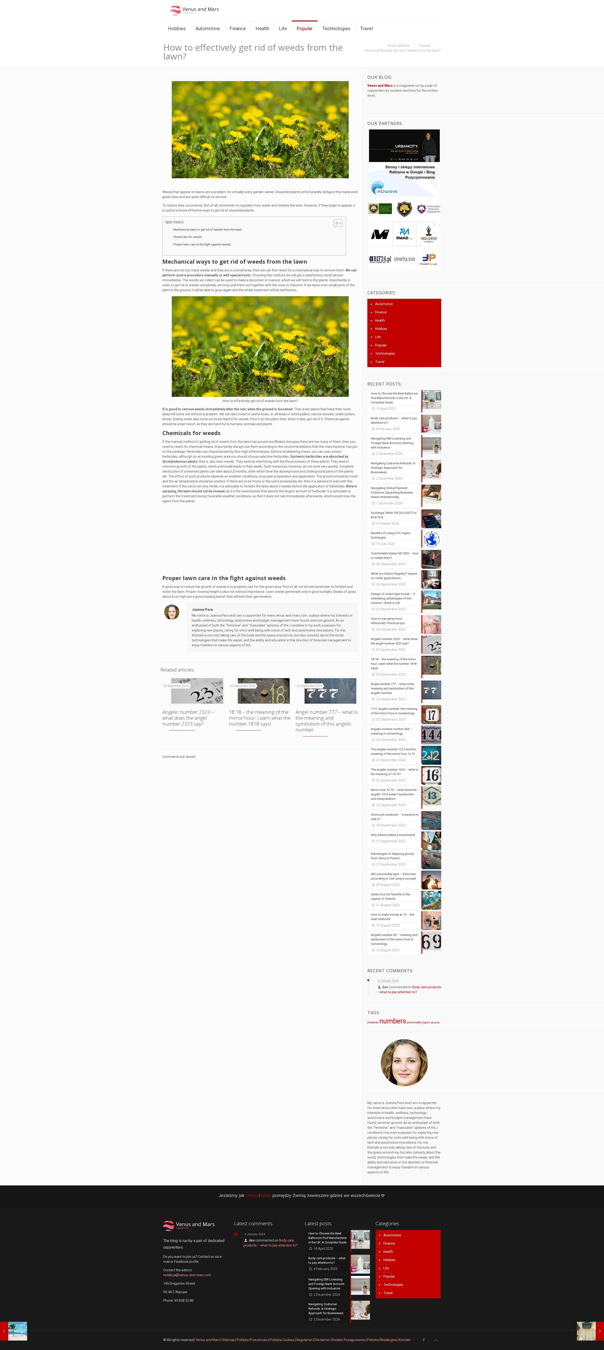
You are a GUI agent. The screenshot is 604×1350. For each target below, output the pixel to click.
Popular (425, 45)
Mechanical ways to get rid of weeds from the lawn (207, 229)
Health (380, 320)
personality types (418, 1022)
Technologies (385, 353)
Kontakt (405, 1340)
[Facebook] (423, 1340)
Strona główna (398, 45)
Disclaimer (322, 1340)
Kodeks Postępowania (348, 1340)
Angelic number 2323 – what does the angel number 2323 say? (188, 718)
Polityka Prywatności (252, 1340)
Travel (379, 362)
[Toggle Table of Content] (335, 223)
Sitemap (228, 1340)
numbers (392, 1021)
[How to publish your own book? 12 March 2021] (590, 1331)
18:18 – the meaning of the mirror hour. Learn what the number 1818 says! (260, 718)
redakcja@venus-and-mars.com (187, 1275)
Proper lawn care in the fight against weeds (202, 244)
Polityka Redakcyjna (382, 1340)
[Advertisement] (260, 540)
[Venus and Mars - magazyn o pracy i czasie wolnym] (198, 10)
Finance (381, 312)
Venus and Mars (208, 1340)
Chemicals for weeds (187, 237)
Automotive (384, 304)
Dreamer (373, 1022)
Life (378, 337)
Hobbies (381, 329)
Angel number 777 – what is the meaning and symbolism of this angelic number (327, 721)
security (435, 1022)
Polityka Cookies (282, 1340)
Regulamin (304, 1340)
